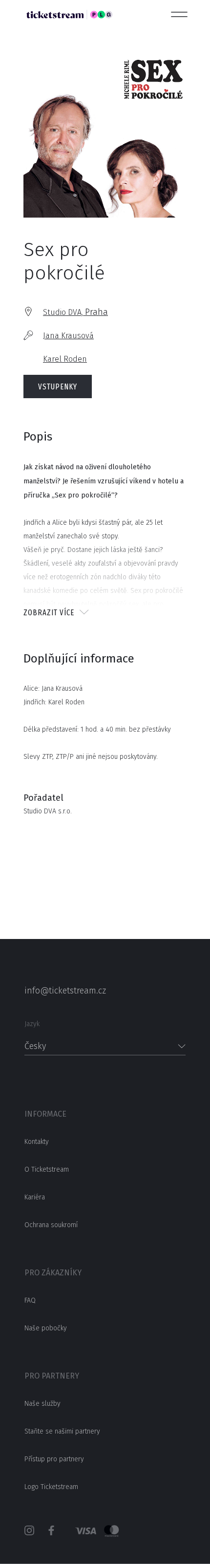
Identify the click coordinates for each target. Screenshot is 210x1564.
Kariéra (34, 1197)
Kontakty (36, 1142)
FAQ (30, 1300)
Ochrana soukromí (51, 1225)
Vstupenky (57, 386)
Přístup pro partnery (54, 1459)
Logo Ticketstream (51, 1487)
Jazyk (32, 1024)
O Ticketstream (46, 1169)
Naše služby (42, 1403)
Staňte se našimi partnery (62, 1431)
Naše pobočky (45, 1328)
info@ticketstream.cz (65, 990)
